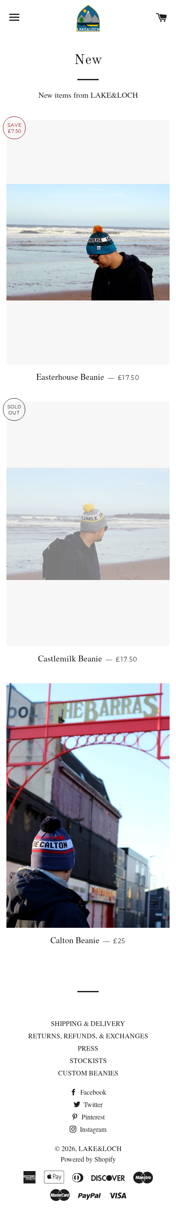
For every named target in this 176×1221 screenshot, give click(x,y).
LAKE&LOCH (100, 1148)
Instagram (92, 1129)
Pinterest (92, 1116)
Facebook (92, 1091)
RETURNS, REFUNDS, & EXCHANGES (88, 1035)
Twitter (92, 1104)
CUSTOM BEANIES (88, 1072)
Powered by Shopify (88, 1158)
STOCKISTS (88, 1060)
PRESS (88, 1047)
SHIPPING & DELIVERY (88, 1023)
